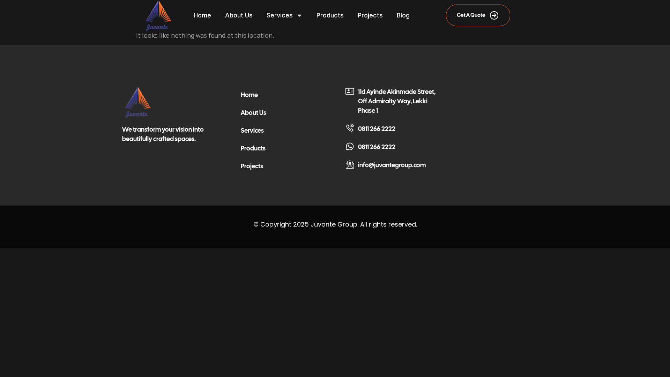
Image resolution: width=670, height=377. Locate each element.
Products (330, 15)
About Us (239, 15)
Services (280, 15)
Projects (370, 15)
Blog (403, 15)
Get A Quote (471, 15)
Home (202, 15)
